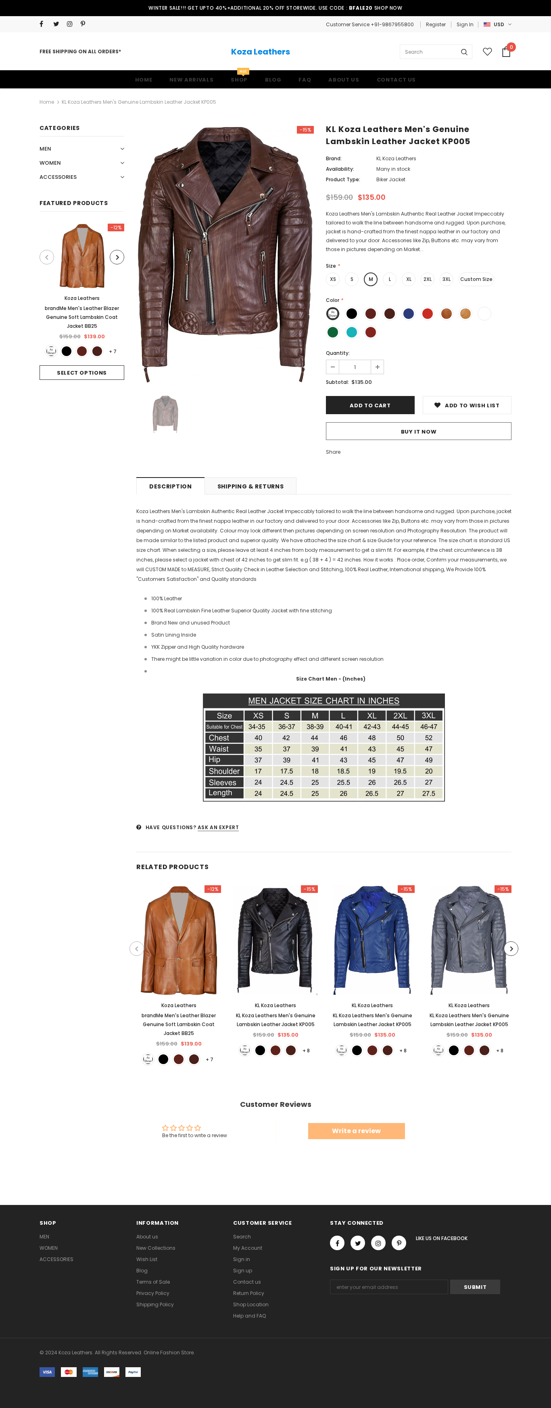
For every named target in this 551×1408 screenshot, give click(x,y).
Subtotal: (337, 382)
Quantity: (338, 353)
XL (408, 279)
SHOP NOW (388, 7)
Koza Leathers (260, 51)
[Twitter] (58, 24)
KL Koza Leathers (396, 158)
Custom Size (476, 279)
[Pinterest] (86, 24)
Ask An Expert (218, 827)
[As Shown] (51, 351)
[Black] (67, 351)
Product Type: (343, 179)
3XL (446, 279)
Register (436, 24)
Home (47, 101)
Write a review (356, 1131)
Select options (82, 373)
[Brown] (82, 351)
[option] (81, 302)
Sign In (465, 24)
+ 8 (306, 1050)
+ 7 (113, 351)
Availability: (340, 169)
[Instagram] (72, 24)
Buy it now (419, 432)
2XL (428, 279)
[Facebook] (45, 24)
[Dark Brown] (97, 351)
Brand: (334, 158)
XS (333, 279)
